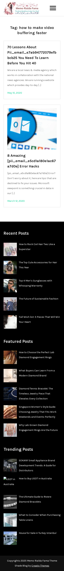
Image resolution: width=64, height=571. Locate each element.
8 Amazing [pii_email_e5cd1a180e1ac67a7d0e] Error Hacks (31, 161)
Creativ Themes (40, 565)
